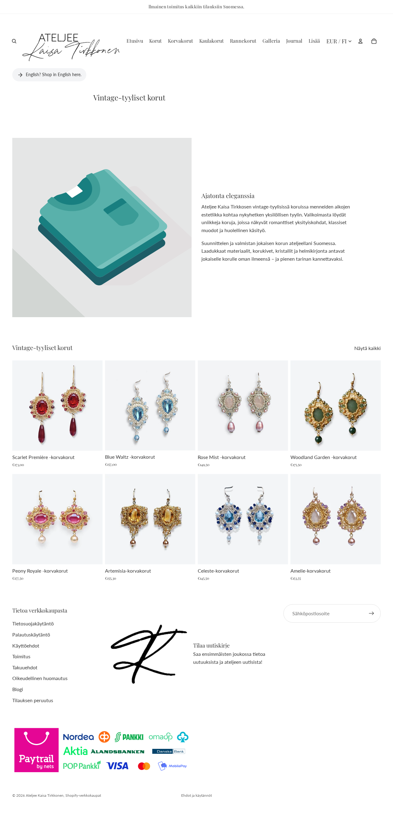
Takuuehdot (24, 667)
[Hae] (14, 41)
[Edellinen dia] (21, 405)
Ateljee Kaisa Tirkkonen (45, 795)
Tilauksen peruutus (32, 700)
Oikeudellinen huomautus (40, 678)
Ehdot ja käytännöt (196, 795)
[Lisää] (93, 441)
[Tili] (360, 41)
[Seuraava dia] (93, 405)
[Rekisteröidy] (371, 613)
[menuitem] (314, 41)
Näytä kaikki (367, 348)
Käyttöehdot (25, 645)
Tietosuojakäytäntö (33, 624)
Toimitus (21, 656)
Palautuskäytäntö (31, 634)
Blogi (17, 689)
